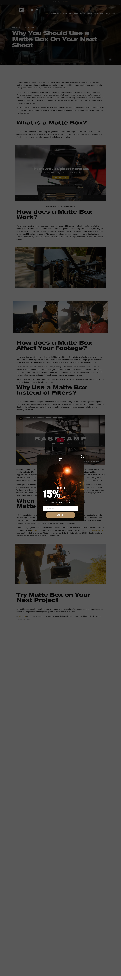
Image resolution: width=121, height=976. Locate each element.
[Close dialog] (81, 457)
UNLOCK (60, 515)
